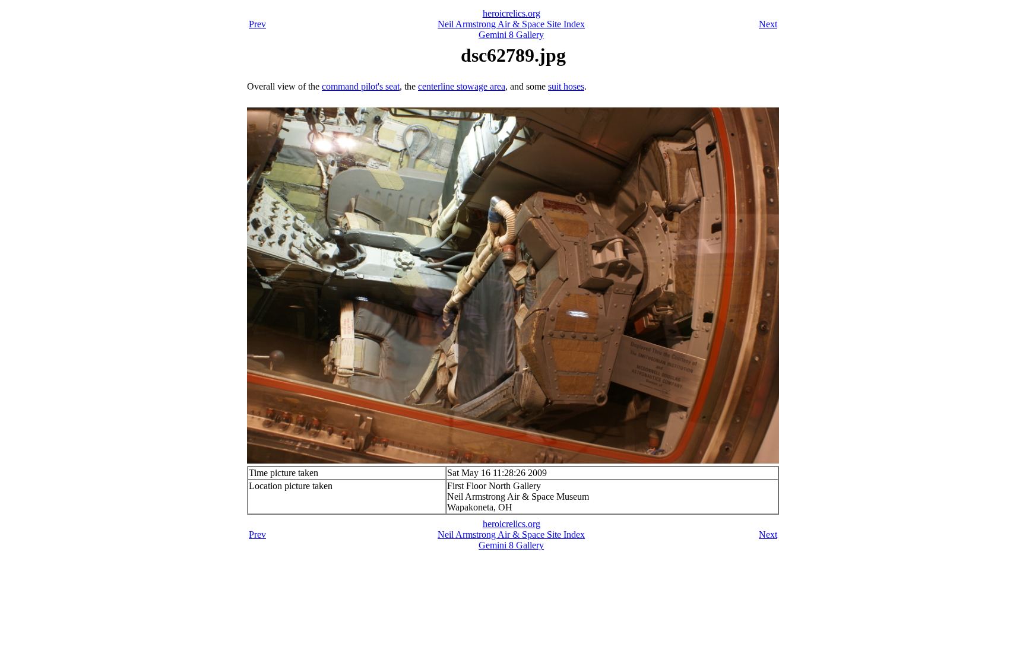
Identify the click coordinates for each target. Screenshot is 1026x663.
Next (768, 24)
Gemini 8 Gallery (511, 35)
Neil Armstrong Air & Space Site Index (511, 24)
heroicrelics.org (511, 13)
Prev (257, 24)
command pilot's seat (361, 86)
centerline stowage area (461, 86)
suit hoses (566, 86)
